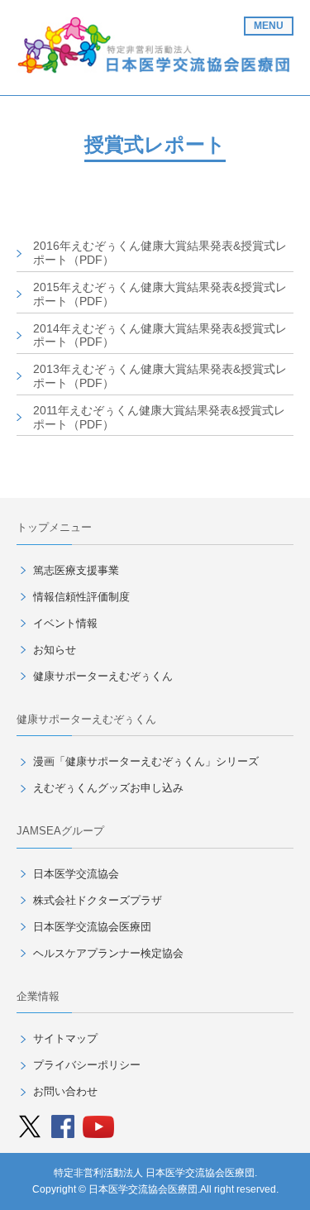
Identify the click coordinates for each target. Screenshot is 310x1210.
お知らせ (54, 649)
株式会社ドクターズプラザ (97, 900)
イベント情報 (65, 623)
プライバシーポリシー (87, 1065)
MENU (269, 25)
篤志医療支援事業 (76, 570)
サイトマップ (65, 1038)
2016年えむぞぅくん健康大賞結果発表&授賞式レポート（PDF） (160, 252)
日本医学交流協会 (76, 874)
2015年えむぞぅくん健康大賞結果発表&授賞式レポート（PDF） (160, 294)
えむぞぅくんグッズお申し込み (108, 788)
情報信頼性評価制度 (81, 597)
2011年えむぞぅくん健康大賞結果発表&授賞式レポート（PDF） (159, 417)
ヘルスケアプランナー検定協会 (108, 953)
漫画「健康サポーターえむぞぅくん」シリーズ (146, 761)
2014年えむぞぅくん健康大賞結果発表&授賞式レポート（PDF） (160, 335)
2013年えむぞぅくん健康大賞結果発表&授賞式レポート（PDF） (160, 376)
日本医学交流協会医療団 (92, 927)
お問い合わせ (65, 1091)
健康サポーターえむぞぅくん (103, 676)
